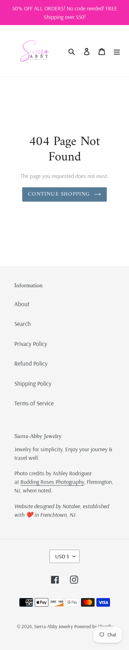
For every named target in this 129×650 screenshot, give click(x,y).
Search (22, 323)
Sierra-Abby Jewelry (53, 626)
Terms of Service (34, 403)
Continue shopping (59, 194)
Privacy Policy (30, 343)
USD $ (62, 556)
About (22, 304)
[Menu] (116, 51)
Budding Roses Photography (52, 481)
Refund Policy (31, 363)
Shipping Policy (33, 383)
